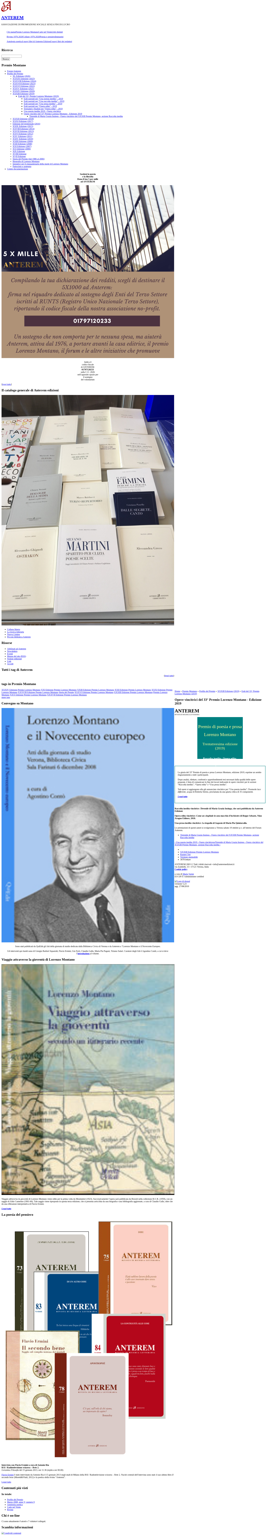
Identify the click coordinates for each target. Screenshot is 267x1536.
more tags (6, 697)
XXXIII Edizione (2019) (23, 94)
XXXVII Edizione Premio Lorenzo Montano (67, 695)
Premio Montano (189, 691)
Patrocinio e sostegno (22, 166)
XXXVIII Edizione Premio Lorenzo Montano (38, 692)
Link (9, 661)
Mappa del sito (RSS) (16, 656)
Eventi (10, 654)
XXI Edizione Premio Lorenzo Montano (59, 690)
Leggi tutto (6, 1482)
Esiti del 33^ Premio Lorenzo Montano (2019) (38, 96)
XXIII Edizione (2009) (23, 141)
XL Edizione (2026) (21, 76)
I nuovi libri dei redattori (61, 41)
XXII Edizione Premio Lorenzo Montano (133, 690)
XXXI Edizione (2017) (23, 121)
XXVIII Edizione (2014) (23, 129)
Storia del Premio (66, 692)
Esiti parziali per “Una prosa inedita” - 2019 (43, 104)
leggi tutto (169, 675)
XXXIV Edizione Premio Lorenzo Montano (21, 690)
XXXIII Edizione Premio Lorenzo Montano (133, 692)
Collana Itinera (13, 629)
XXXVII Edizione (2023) (24, 83)
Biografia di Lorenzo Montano (26, 161)
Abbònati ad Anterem (16, 649)
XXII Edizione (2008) (22, 144)
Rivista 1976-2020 (15, 37)
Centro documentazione (17, 169)
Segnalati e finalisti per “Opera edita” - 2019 (43, 109)
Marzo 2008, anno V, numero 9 (21, 1502)
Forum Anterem (14, 71)
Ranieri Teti (185, 854)
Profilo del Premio (15, 73)
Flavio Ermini (8, 1475)
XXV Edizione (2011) (22, 136)
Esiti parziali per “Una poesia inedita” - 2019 (43, 99)
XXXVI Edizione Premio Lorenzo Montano (94, 692)
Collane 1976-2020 (31, 37)
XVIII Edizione (19, 154)
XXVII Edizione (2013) (23, 131)
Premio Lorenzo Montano (27, 32)
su (214, 842)
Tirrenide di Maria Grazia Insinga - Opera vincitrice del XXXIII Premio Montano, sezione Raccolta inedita (76, 116)
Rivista (10, 1509)
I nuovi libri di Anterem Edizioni (36, 41)
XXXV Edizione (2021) (23, 88)
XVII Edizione (19, 156)
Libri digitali (57, 32)
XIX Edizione (19, 151)
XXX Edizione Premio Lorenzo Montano (28, 695)
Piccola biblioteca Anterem (19, 637)
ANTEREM (12, 17)
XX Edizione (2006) (22, 149)
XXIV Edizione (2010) (23, 139)
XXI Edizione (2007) (22, 146)
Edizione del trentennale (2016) (26, 124)
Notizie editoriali (14, 659)
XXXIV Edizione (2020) (24, 91)
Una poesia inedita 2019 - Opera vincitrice (42, 111)
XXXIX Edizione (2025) (24, 78)
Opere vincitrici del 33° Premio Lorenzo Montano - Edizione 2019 (53, 114)
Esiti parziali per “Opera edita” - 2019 (40, 106)
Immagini (59, 37)
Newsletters (12, 651)
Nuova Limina (13, 634)
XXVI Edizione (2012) (23, 134)
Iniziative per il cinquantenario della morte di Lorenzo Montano (40, 164)
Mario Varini (188, 874)
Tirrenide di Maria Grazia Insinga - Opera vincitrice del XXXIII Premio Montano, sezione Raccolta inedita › (219, 843)
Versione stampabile (189, 857)
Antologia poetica (14, 41)
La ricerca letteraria (15, 632)
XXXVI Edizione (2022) (24, 86)
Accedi (10, 664)
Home (177, 691)
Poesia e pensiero (47, 37)
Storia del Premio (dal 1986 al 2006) (28, 159)
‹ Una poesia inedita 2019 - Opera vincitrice (194, 842)
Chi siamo (11, 32)
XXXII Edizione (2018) (23, 119)
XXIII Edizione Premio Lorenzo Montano (95, 690)
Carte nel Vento (45, 32)
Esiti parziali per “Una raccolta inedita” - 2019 (44, 101)
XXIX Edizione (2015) (23, 126)
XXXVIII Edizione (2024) (24, 81)
